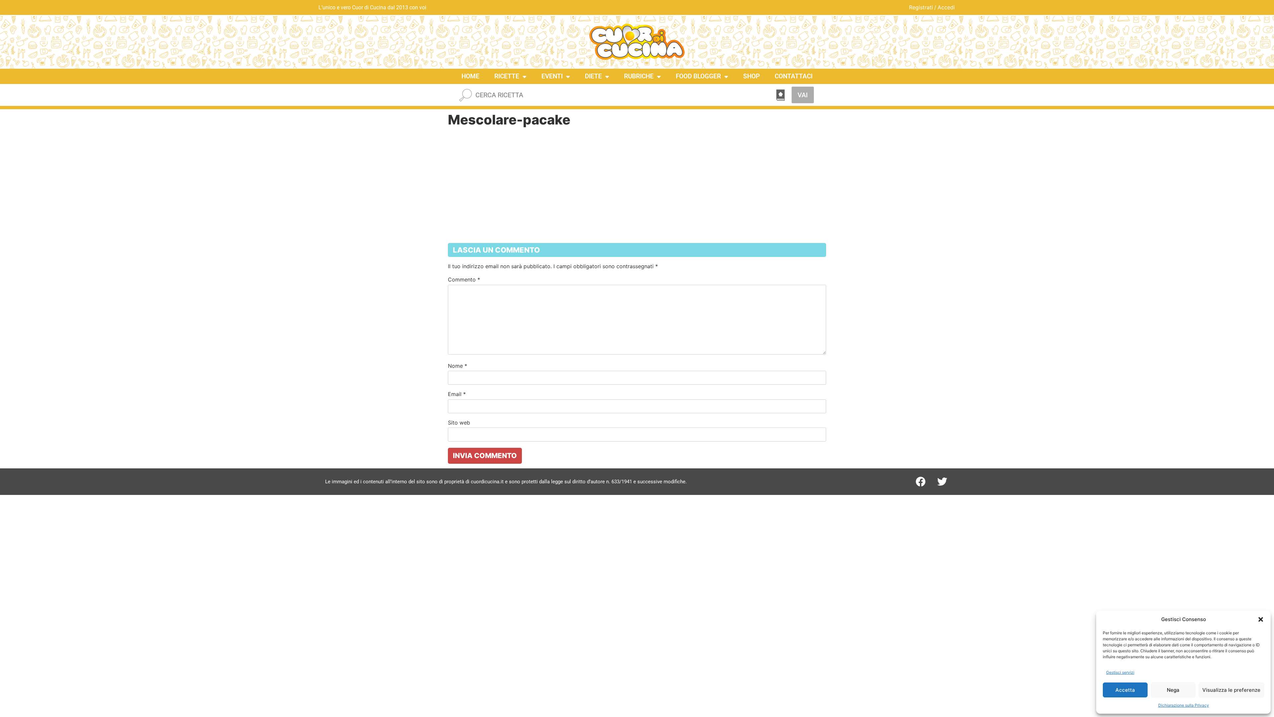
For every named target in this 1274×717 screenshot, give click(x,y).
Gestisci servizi (1120, 672)
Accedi (946, 7)
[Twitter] (942, 482)
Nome (457, 365)
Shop (751, 76)
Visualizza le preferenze (1231, 690)
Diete (593, 76)
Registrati (921, 7)
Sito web (459, 422)
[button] (1260, 619)
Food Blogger (698, 76)
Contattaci (794, 76)
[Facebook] (921, 482)
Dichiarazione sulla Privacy (1183, 705)
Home (470, 76)
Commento (464, 279)
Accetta (1125, 690)
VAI (803, 95)
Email (457, 394)
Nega (1173, 690)
